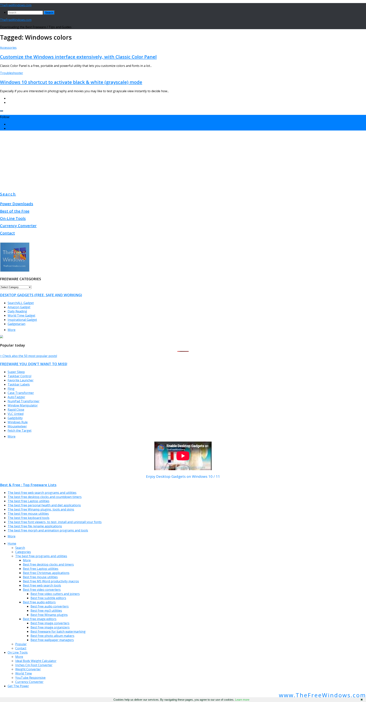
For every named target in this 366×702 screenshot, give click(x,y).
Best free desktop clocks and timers (48, 564)
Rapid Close (16, 409)
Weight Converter (28, 669)
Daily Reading (17, 311)
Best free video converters (42, 590)
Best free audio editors (39, 602)
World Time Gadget (21, 315)
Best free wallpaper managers (52, 640)
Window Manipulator (23, 405)
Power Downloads (16, 203)
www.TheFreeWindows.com (322, 695)
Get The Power (18, 686)
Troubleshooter (11, 73)
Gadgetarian (16, 324)
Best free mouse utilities (40, 577)
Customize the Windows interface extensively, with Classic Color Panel (78, 57)
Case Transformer (21, 393)
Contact (7, 233)
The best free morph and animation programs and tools (48, 530)
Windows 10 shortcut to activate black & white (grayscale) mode (71, 82)
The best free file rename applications (35, 526)
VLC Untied (15, 414)
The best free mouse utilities (28, 513)
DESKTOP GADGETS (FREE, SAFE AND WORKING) (41, 294)
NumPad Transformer (23, 401)
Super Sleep (16, 372)
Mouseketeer (17, 426)
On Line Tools (18, 652)
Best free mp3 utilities (46, 610)
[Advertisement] (183, 160)
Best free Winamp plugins (49, 615)
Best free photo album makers (52, 636)
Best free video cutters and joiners (55, 594)
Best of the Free (14, 211)
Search (8, 194)
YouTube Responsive (30, 678)
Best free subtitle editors (48, 598)
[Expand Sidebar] (1, 110)
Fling (11, 389)
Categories (23, 552)
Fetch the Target (19, 430)
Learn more (242, 699)
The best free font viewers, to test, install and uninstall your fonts (55, 522)
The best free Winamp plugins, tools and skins (41, 509)
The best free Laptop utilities (28, 501)
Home (12, 543)
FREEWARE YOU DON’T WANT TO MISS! (33, 363)
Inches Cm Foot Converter (33, 665)
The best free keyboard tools (28, 518)
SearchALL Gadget (21, 303)
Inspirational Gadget (22, 320)
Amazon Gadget (19, 307)
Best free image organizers (50, 627)
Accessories (8, 48)
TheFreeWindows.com (15, 5)
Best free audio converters (49, 606)
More (11, 330)
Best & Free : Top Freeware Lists (28, 484)
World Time (23, 673)
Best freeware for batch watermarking (58, 631)
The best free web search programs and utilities (42, 493)
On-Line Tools (13, 218)
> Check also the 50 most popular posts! (28, 356)
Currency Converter (18, 225)
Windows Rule (18, 422)
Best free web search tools (42, 585)
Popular (21, 644)
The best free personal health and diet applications (44, 505)
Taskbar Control (19, 376)
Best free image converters (49, 623)
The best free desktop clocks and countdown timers (45, 497)
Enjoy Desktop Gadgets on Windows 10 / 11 (183, 476)
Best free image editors (39, 619)
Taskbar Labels (19, 384)
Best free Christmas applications (46, 573)
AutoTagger (16, 397)
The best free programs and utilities (41, 556)
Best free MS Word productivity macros (51, 581)
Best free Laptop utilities (40, 569)
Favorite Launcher (21, 380)
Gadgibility (15, 418)
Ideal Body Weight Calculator (35, 661)
